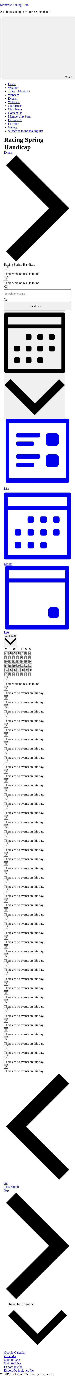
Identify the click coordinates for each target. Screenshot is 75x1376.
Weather (13, 87)
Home (12, 84)
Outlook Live (12, 1363)
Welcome (14, 102)
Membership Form (19, 116)
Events (12, 98)
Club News (15, 109)
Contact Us (15, 113)
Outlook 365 (12, 1359)
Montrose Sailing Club (14, 5)
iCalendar (10, 1356)
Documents (15, 120)
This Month (11, 1186)
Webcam (13, 95)
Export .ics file (13, 1367)
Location (13, 123)
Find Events (38, 306)
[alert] (37, 271)
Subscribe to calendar (21, 1304)
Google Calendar (15, 1352)
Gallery (12, 127)
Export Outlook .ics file (19, 1370)
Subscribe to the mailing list (25, 131)
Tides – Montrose (19, 91)
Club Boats (15, 105)
